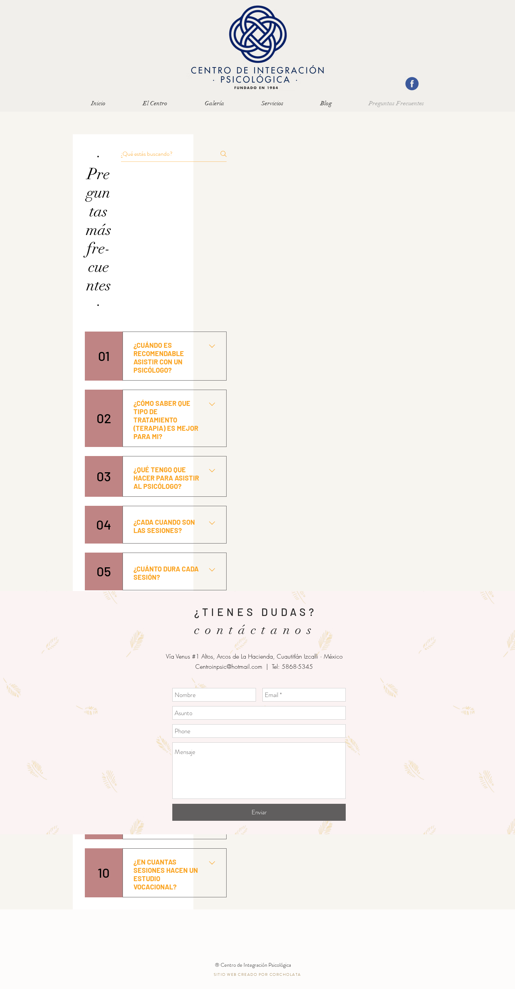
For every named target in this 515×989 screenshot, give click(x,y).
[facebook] (412, 83)
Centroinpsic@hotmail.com (228, 666)
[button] (272, 103)
